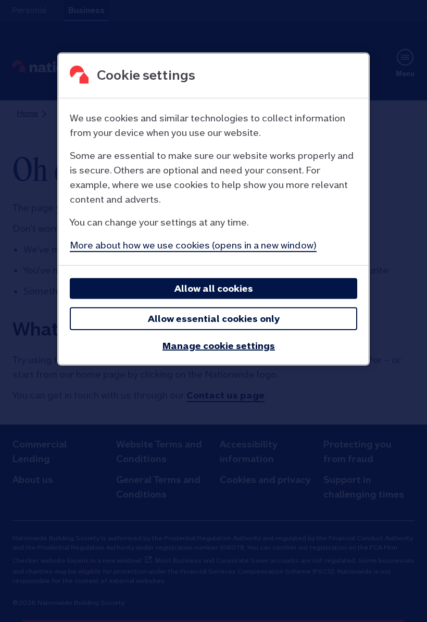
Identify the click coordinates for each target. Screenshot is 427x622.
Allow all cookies (213, 288)
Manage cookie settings (218, 345)
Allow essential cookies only (214, 318)
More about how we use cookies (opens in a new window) (193, 245)
